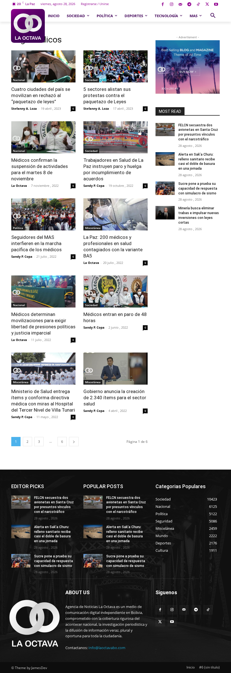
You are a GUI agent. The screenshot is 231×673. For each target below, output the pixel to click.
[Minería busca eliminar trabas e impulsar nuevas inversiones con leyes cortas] (165, 212)
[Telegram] (189, 4)
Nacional (19, 80)
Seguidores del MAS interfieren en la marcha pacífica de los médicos (36, 243)
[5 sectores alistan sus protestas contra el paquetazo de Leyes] (115, 66)
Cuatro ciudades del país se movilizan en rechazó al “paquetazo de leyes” (40, 95)
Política (18, 228)
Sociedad (91, 80)
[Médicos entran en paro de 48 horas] (115, 291)
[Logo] (28, 26)
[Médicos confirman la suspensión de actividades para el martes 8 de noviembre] (43, 137)
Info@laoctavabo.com (106, 647)
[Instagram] (171, 4)
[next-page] (74, 441)
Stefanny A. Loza (24, 108)
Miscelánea (93, 228)
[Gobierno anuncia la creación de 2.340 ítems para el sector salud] (115, 369)
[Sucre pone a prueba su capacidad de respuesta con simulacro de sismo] (165, 188)
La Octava (19, 185)
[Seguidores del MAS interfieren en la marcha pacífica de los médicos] (43, 214)
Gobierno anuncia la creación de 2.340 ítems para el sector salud (114, 398)
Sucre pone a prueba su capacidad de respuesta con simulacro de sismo (197, 188)
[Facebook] (162, 4)
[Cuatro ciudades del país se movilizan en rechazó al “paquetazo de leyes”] (43, 66)
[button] (213, 16)
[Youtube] (216, 4)
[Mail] (180, 4)
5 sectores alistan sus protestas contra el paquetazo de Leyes (107, 95)
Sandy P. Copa (94, 185)
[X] (207, 4)
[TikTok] (198, 4)
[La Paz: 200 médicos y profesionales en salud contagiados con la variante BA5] (115, 214)
